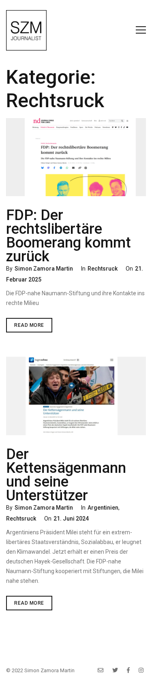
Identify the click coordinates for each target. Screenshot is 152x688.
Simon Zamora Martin (44, 268)
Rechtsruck (103, 268)
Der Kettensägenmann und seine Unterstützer (66, 475)
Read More (33, 327)
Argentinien (103, 507)
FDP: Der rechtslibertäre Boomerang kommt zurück (68, 236)
